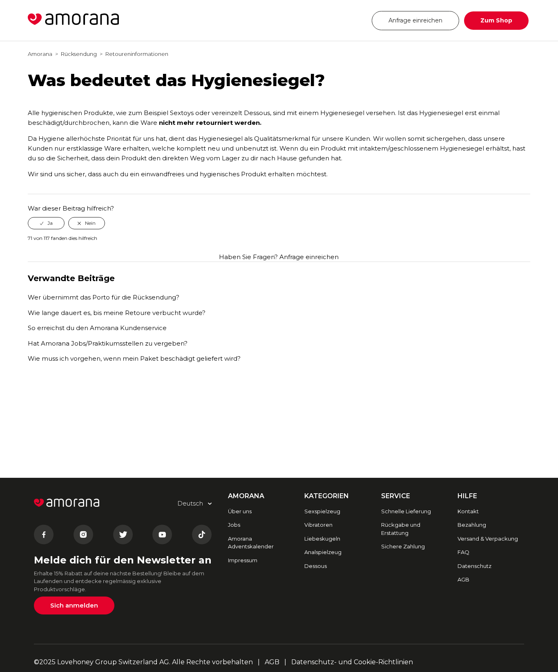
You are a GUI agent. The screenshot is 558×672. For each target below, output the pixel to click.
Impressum (242, 560)
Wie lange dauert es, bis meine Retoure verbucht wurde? (116, 313)
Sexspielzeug (322, 511)
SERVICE (395, 496)
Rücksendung (79, 54)
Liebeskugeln (322, 538)
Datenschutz (474, 566)
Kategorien (326, 496)
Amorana (40, 54)
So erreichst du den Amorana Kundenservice (97, 328)
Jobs (234, 524)
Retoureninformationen (136, 54)
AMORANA (246, 496)
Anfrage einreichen (415, 20)
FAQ (463, 552)
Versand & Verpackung (488, 538)
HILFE (467, 496)
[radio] (46, 223)
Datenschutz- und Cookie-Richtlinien (352, 662)
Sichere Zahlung (403, 546)
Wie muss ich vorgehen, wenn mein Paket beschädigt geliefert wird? (134, 358)
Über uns (240, 511)
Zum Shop (496, 20)
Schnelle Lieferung (406, 511)
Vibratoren (318, 524)
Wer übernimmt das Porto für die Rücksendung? (103, 297)
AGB (463, 579)
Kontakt (468, 511)
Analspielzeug (322, 552)
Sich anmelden (74, 605)
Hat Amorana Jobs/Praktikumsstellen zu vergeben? (107, 343)
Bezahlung (472, 524)
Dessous (315, 566)
